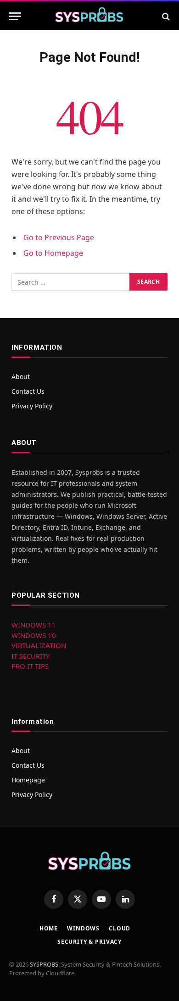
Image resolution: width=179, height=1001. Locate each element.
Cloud (119, 928)
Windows (83, 928)
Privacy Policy (31, 406)
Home (48, 928)
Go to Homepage (53, 253)
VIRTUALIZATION (38, 645)
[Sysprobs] (89, 16)
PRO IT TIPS (30, 666)
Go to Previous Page (58, 237)
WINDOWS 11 (33, 624)
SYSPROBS (44, 964)
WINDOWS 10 (33, 635)
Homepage (28, 780)
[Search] (165, 16)
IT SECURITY (30, 655)
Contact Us (28, 391)
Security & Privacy (89, 942)
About (20, 376)
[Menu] (15, 16)
